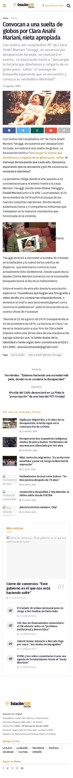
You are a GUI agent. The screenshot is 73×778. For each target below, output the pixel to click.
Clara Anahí (17, 354)
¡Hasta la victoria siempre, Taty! (38, 507)
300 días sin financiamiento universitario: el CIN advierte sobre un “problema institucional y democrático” (40, 626)
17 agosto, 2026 (29, 431)
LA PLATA (7, 748)
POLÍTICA (53, 748)
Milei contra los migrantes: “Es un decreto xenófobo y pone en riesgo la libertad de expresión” (44, 461)
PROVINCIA (38, 748)
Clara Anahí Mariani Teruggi (45, 354)
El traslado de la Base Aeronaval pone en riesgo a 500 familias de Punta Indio (40, 610)
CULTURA (23, 752)
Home (5, 18)
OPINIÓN (37, 752)
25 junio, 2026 (28, 484)
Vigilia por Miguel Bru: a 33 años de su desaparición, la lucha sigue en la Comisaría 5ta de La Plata (41, 423)
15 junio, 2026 (28, 512)
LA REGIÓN (22, 748)
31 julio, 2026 (28, 469)
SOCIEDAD (8, 752)
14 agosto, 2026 (29, 450)
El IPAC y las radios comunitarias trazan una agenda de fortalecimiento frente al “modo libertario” (42, 659)
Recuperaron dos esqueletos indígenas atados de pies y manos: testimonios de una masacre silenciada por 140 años (43, 442)
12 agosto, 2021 (12, 86)
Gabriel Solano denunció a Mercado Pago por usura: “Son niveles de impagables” (40, 643)
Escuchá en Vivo (53, 5)
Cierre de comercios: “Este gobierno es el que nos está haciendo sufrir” (28, 588)
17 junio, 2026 (28, 500)
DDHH (14, 18)
